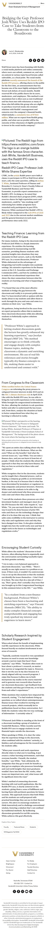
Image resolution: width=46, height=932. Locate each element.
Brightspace (10, 864)
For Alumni (9, 870)
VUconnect (9, 867)
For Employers (32, 864)
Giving (8, 873)
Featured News (19, 827)
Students (33, 827)
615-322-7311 (18, 883)
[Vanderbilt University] (23, 853)
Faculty (6, 827)
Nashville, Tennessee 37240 (23, 881)
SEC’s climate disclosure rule (17, 395)
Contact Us (31, 873)
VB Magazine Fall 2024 (11, 832)
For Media (30, 861)
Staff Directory (32, 870)
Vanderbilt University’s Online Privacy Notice (23, 886)
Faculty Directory (33, 867)
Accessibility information (11, 920)
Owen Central (10, 861)
